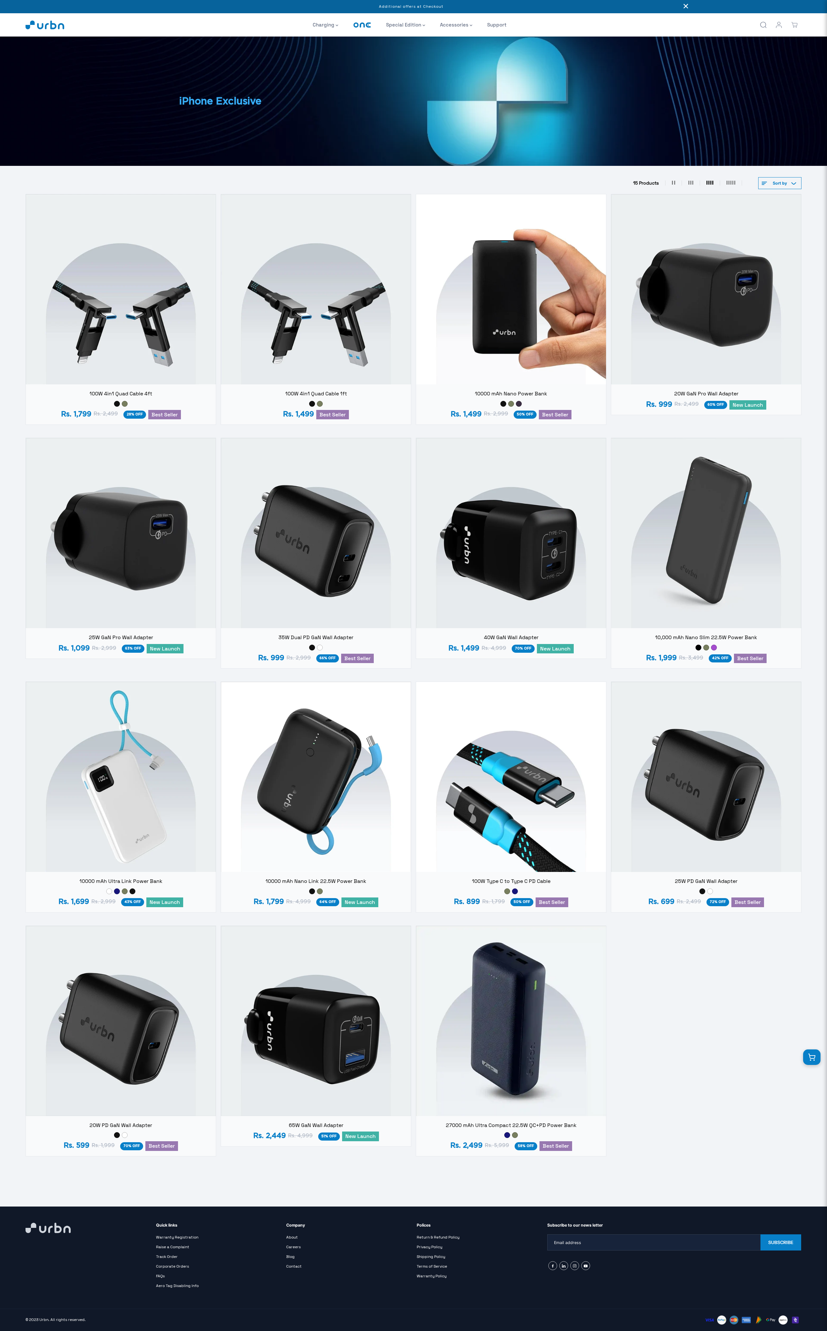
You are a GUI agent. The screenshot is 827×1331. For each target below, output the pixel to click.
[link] (88, 1228)
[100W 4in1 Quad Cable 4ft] (121, 289)
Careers (293, 1247)
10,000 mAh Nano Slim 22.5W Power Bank (706, 637)
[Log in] (779, 25)
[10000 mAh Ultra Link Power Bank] (121, 777)
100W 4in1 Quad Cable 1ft (316, 393)
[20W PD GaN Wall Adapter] (121, 1021)
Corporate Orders (172, 1266)
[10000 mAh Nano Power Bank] (511, 289)
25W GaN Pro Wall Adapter (121, 637)
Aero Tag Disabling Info (177, 1285)
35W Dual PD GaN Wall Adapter (315, 637)
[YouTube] (585, 1265)
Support (497, 25)
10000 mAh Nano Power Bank (511, 393)
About (292, 1237)
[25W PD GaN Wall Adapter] (706, 777)
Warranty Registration (177, 1237)
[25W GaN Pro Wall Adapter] (121, 533)
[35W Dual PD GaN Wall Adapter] (316, 533)
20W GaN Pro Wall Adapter (706, 393)
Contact (294, 1266)
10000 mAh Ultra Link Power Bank (120, 881)
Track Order (167, 1256)
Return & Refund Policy (438, 1237)
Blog (290, 1256)
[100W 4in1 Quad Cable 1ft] (316, 289)
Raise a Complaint (172, 1247)
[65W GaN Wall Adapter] (316, 1021)
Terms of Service (432, 1266)
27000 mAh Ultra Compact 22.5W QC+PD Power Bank (511, 1125)
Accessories (455, 25)
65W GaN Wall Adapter (316, 1125)
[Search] (763, 25)
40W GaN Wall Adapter (511, 637)
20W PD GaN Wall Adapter (120, 1125)
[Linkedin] (563, 1265)
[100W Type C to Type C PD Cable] (511, 777)
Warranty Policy (431, 1276)
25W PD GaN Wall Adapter (706, 881)
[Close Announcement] (686, 6)
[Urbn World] (45, 25)
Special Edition (404, 25)
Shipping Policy (431, 1256)
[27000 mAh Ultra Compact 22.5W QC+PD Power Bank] (511, 1021)
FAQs (160, 1276)
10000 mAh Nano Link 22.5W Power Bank (316, 881)
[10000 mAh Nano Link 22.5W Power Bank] (316, 777)
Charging (324, 25)
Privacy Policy (429, 1247)
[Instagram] (574, 1265)
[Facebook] (552, 1265)
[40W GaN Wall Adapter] (511, 533)
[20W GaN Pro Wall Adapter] (706, 289)
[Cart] (794, 25)
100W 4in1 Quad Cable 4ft (120, 393)
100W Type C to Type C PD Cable (511, 881)
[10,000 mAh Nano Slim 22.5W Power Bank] (706, 533)
